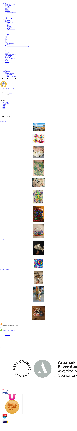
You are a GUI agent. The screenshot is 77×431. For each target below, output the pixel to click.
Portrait (2, 188)
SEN (5, 45)
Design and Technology (11, 29)
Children (4, 66)
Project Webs (5, 112)
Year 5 (6, 41)
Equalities (6, 8)
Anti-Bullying (7, 14)
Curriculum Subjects (8, 21)
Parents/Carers (5, 48)
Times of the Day (7, 49)
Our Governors (7, 11)
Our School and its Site (8, 17)
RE (7, 35)
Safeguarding (7, 6)
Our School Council (8, 15)
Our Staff (6, 9)
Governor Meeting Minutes (11, 12)
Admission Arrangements (9, 50)
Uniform (6, 16)
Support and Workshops (9, 52)
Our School (4, 3)
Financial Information (8, 75)
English (8, 24)
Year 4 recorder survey (8, 68)
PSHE (8, 34)
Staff (3, 69)
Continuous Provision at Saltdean (8, 113)
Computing (8, 28)
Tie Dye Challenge (3, 257)
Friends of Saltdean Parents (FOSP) (10, 54)
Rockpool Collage (3, 121)
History (8, 31)
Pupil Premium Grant (8, 74)
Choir (5, 67)
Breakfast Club (7, 57)
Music (8, 33)
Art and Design (9, 27)
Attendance (6, 51)
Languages (8, 32)
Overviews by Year (10, 22)
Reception (6, 36)
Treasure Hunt (2, 176)
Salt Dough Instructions (4, 144)
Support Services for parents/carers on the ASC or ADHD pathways (18, 46)
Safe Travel (6, 59)
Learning (4, 19)
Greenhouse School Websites (11, 336)
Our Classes (7, 10)
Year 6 (6, 42)
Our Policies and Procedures (9, 73)
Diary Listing (7, 63)
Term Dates (6, 60)
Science (8, 23)
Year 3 (6, 39)
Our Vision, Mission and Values (10, 4)
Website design (2, 336)
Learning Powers (7, 44)
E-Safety (8, 7)
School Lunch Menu (8, 56)
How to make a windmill (4, 269)
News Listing (7, 62)
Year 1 (6, 37)
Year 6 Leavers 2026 (10, 43)
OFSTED (6, 72)
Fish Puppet (2, 239)
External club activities (8, 55)
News (3, 61)
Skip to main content (3, 0)
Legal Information (7, 335)
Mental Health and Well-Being (10, 58)
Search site (2, 347)
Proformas (6, 53)
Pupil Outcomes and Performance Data (11, 76)
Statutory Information (8, 5)
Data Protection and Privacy (9, 18)
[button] (3, 90)
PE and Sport (9, 26)
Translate (10, 93)
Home (4, 2)
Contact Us (4, 65)
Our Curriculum (7, 20)
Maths (8, 25)
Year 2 (6, 38)
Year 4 (6, 40)
